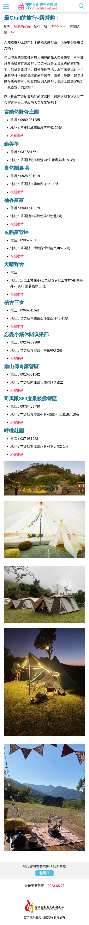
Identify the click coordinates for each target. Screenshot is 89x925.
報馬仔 (44, 873)
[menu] (6, 6)
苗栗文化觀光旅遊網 (37, 6)
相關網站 (17, 136)
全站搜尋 (82, 6)
